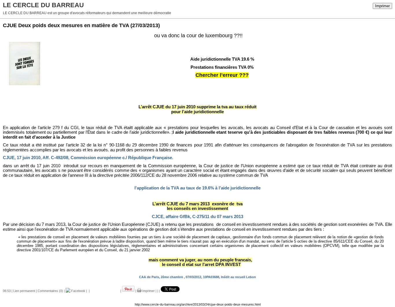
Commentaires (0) (50, 291)
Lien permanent (24, 291)
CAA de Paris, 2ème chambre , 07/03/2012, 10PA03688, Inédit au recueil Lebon (197, 277)
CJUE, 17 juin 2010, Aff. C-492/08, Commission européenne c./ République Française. (88, 157)
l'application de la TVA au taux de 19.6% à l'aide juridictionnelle (197, 188)
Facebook (77, 291)
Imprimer (382, 6)
